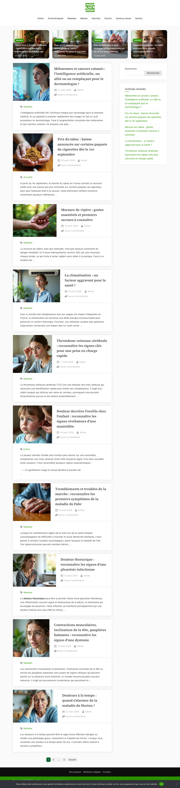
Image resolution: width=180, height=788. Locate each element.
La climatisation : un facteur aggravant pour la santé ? (85, 280)
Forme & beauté (55, 18)
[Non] (176, 784)
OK (161, 784)
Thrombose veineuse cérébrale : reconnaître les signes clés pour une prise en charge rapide (142, 155)
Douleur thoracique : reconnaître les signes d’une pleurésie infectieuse (83, 564)
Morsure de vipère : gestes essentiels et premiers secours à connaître (82, 214)
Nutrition (96, 18)
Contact (107, 772)
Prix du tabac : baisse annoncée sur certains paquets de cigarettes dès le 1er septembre (143, 117)
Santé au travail (123, 18)
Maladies (71, 18)
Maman (84, 18)
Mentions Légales (92, 772)
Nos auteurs (75, 772)
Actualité (27, 177)
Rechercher (131, 68)
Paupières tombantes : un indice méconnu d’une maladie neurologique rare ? (148, 48)
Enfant (41, 18)
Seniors (138, 18)
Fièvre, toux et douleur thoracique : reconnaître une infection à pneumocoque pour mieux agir (31, 48)
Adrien (80, 89)
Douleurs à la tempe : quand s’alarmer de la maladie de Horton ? (79, 700)
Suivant (72, 759)
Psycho (108, 18)
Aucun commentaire (67, 95)
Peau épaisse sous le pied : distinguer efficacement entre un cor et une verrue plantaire (109, 48)
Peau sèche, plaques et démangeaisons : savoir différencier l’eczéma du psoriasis (70, 48)
